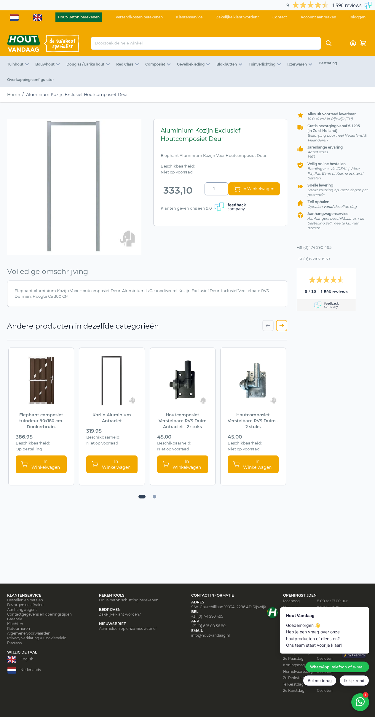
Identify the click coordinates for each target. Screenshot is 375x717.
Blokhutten (226, 64)
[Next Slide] (281, 325)
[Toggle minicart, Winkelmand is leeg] (363, 43)
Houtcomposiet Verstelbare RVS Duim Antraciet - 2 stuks (183, 420)
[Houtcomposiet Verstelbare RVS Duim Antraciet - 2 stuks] (182, 380)
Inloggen (358, 17)
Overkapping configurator (30, 79)
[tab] (142, 496)
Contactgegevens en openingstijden (39, 614)
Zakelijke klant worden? (237, 17)
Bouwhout (45, 64)
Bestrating (328, 63)
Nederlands (30, 669)
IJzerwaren (297, 64)
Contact (279, 17)
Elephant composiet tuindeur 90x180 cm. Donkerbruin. (41, 420)
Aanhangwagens (22, 609)
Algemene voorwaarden (28, 633)
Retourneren (18, 628)
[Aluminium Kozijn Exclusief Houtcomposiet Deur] (74, 187)
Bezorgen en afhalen (25, 605)
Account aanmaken (318, 17)
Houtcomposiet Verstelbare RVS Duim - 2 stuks (253, 420)
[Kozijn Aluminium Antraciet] (111, 380)
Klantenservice (189, 17)
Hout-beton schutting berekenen (128, 600)
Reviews (14, 642)
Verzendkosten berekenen (139, 17)
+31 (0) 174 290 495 (314, 247)
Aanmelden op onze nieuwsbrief (128, 628)
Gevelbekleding (191, 64)
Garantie (14, 619)
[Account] (353, 43)
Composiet (155, 64)
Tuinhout (15, 64)
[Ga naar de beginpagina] (43, 43)
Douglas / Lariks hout (85, 64)
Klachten (15, 624)
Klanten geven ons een (186, 208)
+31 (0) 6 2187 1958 (313, 258)
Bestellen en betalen (25, 600)
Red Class (124, 64)
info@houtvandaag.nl (210, 635)
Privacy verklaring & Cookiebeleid (36, 638)
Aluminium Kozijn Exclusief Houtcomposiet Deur (77, 94)
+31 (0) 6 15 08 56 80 (208, 626)
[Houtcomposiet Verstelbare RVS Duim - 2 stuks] (253, 380)
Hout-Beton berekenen (79, 17)
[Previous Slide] (268, 325)
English (26, 659)
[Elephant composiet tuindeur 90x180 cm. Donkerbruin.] (41, 380)
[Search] (328, 43)
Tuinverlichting (262, 64)
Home (13, 94)
